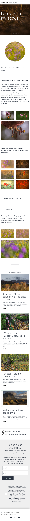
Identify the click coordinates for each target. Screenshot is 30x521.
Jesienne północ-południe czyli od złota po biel (14, 297)
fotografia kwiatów (20, 434)
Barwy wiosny (8, 209)
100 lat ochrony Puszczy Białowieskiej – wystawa (15, 336)
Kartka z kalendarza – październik (14, 411)
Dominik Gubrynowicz (11, 514)
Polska (18, 431)
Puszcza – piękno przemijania (12, 375)
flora (13, 431)
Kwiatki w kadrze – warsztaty (12, 198)
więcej (4, 308)
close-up (11, 434)
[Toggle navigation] (27, 2)
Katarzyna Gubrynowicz (11, 513)
